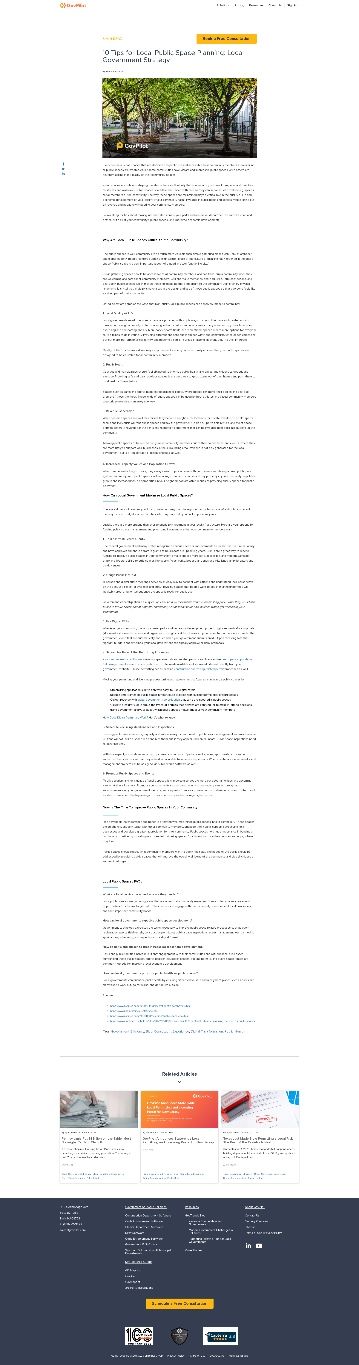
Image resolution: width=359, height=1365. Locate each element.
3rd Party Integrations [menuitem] (139, 1287)
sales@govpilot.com (73, 1230)
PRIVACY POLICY (176, 1356)
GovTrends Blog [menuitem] (195, 1215)
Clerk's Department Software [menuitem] (144, 1227)
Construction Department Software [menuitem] (148, 1215)
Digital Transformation (207, 1031)
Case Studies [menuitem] (193, 1250)
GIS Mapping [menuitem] (133, 1270)
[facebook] (63, 164)
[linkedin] (63, 174)
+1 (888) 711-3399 (71, 1224)
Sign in (292, 5)
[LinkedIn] (248, 1246)
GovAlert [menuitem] (131, 1276)
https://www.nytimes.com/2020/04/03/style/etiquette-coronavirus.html (150, 1006)
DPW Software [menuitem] (134, 1232)
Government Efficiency (127, 1031)
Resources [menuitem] (256, 5)
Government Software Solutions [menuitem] (146, 1206)
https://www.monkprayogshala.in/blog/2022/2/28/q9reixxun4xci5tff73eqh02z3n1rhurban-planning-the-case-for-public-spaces (182, 1021)
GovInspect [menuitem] (132, 1281)
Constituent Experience (171, 1031)
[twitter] (63, 169)
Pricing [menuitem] (239, 5)
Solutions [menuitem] (223, 5)
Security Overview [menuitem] (257, 1221)
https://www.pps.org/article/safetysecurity (133, 1011)
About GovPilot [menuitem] (255, 1206)
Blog (149, 1031)
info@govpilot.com (238, 1356)
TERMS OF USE (197, 1356)
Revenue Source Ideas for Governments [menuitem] (205, 1223)
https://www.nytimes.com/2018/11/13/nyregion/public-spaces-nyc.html (149, 1016)
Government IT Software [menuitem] (141, 1244)
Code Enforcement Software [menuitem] (144, 1221)
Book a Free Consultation (227, 39)
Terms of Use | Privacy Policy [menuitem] (263, 1232)
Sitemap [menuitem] (250, 1227)
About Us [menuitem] (274, 5)
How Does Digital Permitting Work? (125, 717)
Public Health (235, 1031)
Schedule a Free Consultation (179, 1304)
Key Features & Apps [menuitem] (138, 1261)
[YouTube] (258, 1246)
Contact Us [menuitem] (252, 1215)
